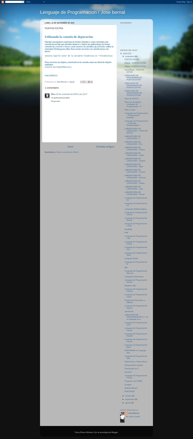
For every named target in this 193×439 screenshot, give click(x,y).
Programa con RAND (133, 381)
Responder (55, 101)
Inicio (70, 146)
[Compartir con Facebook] (89, 82)
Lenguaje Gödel (131, 258)
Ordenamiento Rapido (134, 365)
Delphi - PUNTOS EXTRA (135, 66)
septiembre (130, 399)
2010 (125, 54)
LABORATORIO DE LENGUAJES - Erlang (134, 182)
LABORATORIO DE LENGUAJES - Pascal (135, 193)
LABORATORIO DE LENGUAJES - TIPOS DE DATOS (136, 131)
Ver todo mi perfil (133, 417)
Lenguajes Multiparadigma (136, 209)
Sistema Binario (131, 388)
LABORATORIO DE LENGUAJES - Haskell (135, 160)
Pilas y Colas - (130, 110)
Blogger (114, 432)
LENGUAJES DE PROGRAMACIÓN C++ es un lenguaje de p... (136, 317)
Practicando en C (132, 369)
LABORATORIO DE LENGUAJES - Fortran (135, 171)
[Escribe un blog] (84, 82)
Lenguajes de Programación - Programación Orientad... (136, 115)
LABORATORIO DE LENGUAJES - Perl (133, 143)
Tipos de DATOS (131, 99)
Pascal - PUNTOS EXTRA (135, 63)
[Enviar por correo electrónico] (81, 82)
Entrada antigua (105, 146)
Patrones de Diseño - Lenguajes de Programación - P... (133, 104)
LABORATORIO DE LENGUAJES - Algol (134, 165)
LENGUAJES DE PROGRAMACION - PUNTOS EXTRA (134, 78)
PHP (126, 233)
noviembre (129, 56)
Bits (126, 268)
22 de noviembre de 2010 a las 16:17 (71, 94)
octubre (128, 396)
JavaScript (129, 311)
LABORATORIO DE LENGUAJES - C (133, 137)
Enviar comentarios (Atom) (67, 152)
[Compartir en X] (86, 82)
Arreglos (128, 385)
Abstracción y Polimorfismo (136, 362)
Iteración (128, 372)
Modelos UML (130, 286)
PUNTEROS (130, 391)
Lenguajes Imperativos (134, 277)
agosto (128, 403)
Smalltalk (128, 229)
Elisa (53, 94)
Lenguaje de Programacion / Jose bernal (82, 12)
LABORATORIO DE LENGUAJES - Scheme (135, 177)
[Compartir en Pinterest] (91, 82)
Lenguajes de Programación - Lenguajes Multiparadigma (136, 123)
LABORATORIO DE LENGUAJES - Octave (135, 149)
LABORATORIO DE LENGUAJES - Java (134, 188)
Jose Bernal (133, 413)
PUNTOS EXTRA (132, 59)
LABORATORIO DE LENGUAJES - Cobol (134, 154)
